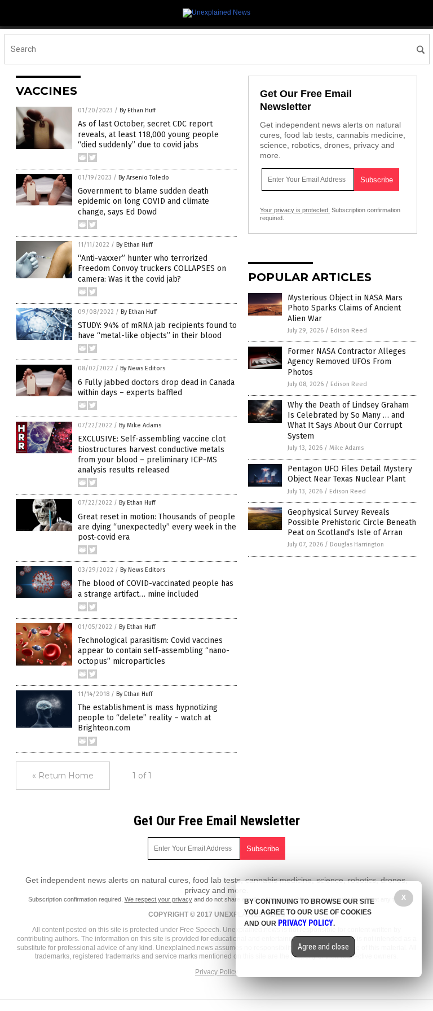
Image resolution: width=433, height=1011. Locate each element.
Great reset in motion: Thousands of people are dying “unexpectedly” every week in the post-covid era (157, 527)
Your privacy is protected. (295, 210)
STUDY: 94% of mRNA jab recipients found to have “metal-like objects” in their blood (157, 330)
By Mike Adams (140, 425)
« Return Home (63, 776)
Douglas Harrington (357, 544)
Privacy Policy (216, 972)
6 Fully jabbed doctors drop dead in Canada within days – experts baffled (156, 387)
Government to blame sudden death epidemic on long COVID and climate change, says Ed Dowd (143, 201)
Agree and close (323, 946)
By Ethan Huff (138, 110)
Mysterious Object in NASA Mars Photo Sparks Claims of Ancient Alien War (345, 308)
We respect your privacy (158, 899)
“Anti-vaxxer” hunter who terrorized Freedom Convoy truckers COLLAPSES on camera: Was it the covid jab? (152, 268)
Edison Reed (348, 330)
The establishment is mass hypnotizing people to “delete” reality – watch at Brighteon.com (148, 718)
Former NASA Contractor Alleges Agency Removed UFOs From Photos (347, 362)
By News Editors (142, 368)
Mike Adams (346, 448)
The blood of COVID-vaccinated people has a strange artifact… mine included (155, 588)
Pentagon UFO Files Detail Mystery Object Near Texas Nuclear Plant (350, 474)
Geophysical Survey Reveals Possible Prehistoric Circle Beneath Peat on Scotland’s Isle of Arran (352, 522)
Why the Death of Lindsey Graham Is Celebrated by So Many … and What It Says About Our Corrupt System (348, 420)
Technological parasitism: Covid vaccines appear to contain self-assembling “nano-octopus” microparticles (153, 651)
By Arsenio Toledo (143, 177)
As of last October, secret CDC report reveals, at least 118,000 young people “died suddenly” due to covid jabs (148, 134)
